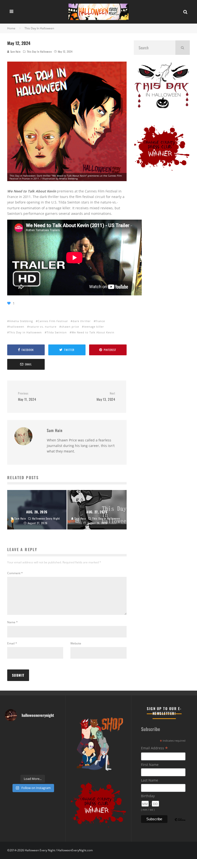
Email (12, 643)
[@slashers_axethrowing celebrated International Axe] (25, 739)
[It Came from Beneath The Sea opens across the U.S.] (40, 730)
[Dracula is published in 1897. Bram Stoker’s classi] (11, 758)
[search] (182, 47)
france (100, 321)
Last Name (149, 780)
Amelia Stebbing (21, 321)
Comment (15, 573)
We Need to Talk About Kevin (93, 332)
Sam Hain (15, 51)
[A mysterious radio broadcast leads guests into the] (11, 739)
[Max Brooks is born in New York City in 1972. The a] (55, 758)
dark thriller (82, 321)
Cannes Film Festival (53, 321)
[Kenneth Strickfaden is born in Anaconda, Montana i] (40, 758)
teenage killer (94, 326)
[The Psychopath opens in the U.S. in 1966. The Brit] (25, 767)
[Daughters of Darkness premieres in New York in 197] (25, 748)
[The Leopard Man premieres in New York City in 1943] (40, 767)
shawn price (70, 326)
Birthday (148, 796)
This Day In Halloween (39, 51)
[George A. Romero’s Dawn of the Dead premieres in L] (25, 758)
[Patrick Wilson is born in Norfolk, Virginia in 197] (25, 730)
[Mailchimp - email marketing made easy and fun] (179, 823)
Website (75, 643)
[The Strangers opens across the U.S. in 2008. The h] (55, 739)
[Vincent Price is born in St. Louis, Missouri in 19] (40, 748)
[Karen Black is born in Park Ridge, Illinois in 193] (55, 730)
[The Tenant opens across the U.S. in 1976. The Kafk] (55, 748)
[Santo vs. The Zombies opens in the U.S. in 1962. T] (40, 739)
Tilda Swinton (57, 332)
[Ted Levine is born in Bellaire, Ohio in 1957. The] (11, 748)
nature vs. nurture (42, 326)
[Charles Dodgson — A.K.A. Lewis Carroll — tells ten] (11, 730)
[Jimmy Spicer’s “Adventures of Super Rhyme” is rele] (11, 767)
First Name (150, 764)
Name (12, 622)
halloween (16, 326)
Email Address (154, 748)
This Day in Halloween (25, 332)
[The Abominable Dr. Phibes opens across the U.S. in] (55, 767)
